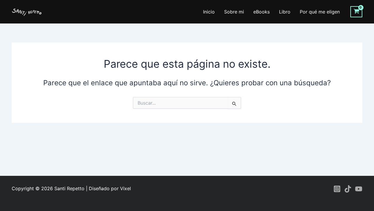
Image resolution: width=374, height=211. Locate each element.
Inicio (209, 12)
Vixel (125, 188)
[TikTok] (348, 189)
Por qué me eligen (320, 12)
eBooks (261, 12)
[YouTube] (358, 189)
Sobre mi (234, 12)
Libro (284, 12)
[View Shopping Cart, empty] (356, 11)
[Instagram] (337, 189)
